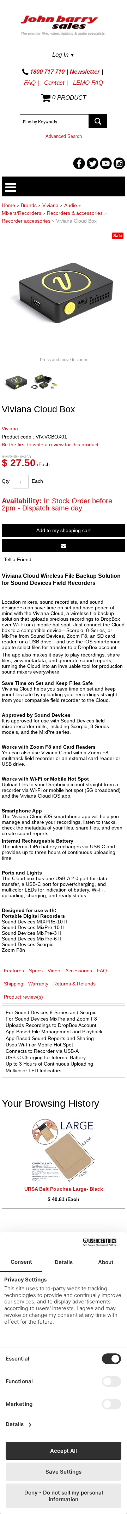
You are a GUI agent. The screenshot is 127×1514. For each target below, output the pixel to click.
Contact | (56, 82)
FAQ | (31, 82)
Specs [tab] (36, 970)
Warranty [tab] (38, 984)
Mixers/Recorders (21, 213)
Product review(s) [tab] (23, 997)
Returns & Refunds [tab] (74, 984)
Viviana (50, 205)
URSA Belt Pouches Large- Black (63, 1189)
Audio (70, 205)
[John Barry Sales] (63, 26)
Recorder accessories (26, 221)
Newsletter (85, 71)
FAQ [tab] (102, 970)
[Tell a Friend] (63, 545)
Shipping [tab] (13, 984)
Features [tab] (14, 970)
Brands (29, 205)
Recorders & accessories (75, 213)
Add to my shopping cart (63, 530)
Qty (6, 481)
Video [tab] (54, 970)
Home (8, 205)
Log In (63, 54)
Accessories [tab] (78, 970)
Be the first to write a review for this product (50, 444)
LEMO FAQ (88, 82)
